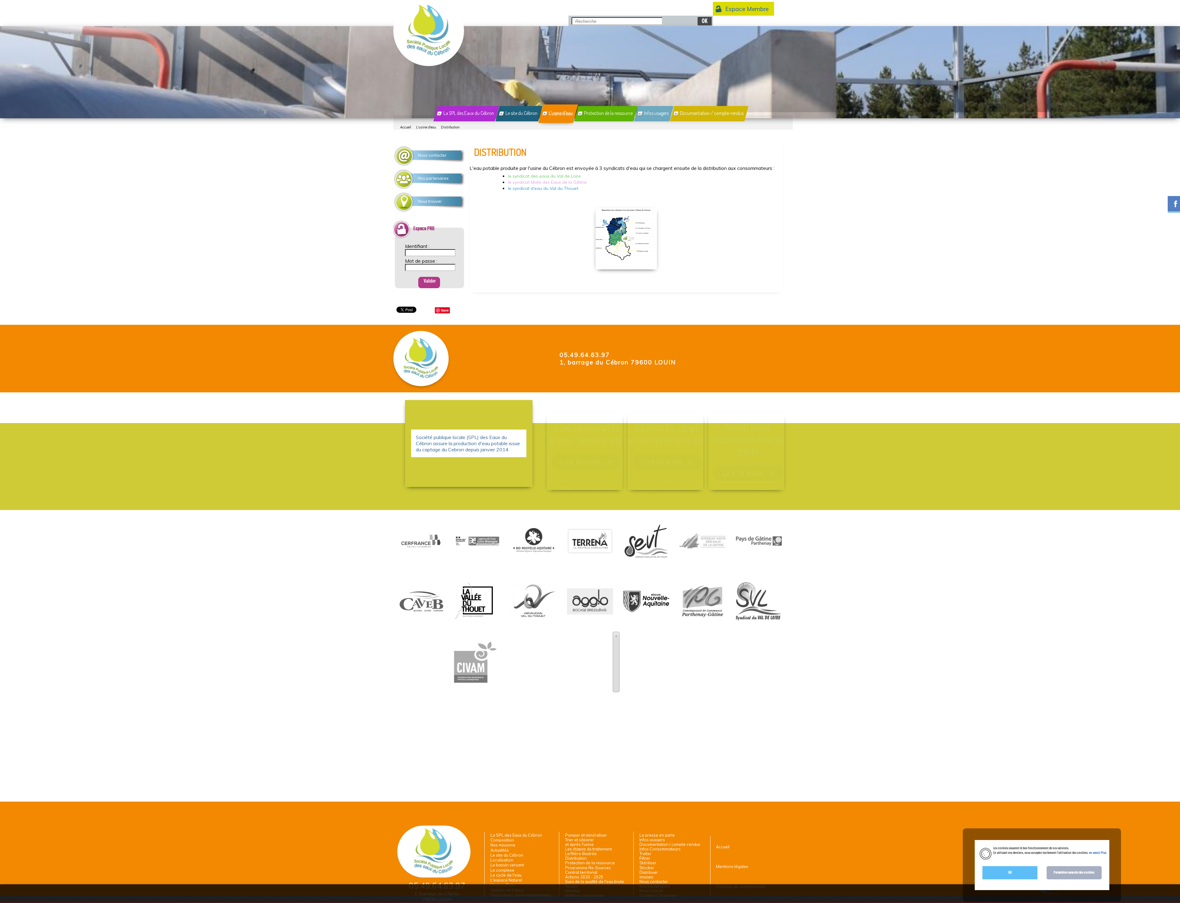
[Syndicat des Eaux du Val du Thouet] (646, 561)
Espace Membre (747, 9)
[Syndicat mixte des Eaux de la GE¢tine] (702, 545)
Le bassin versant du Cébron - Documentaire (586, 435)
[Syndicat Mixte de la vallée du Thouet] (477, 620)
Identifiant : (417, 246)
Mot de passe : (421, 261)
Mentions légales (732, 866)
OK (1010, 872)
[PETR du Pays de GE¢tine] (759, 543)
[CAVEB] (421, 610)
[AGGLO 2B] (590, 611)
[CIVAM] (475, 682)
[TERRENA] (590, 551)
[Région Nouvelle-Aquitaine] (646, 609)
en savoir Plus (1097, 853)
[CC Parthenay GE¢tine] (702, 616)
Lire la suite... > (586, 461)
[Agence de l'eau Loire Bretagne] (477, 543)
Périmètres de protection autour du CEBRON (748, 441)
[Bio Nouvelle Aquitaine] (534, 554)
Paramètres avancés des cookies (1074, 872)
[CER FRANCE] (421, 547)
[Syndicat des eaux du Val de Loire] (759, 617)
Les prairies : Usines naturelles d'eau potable (667, 435)
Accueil (405, 127)
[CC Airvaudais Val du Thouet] (534, 616)
